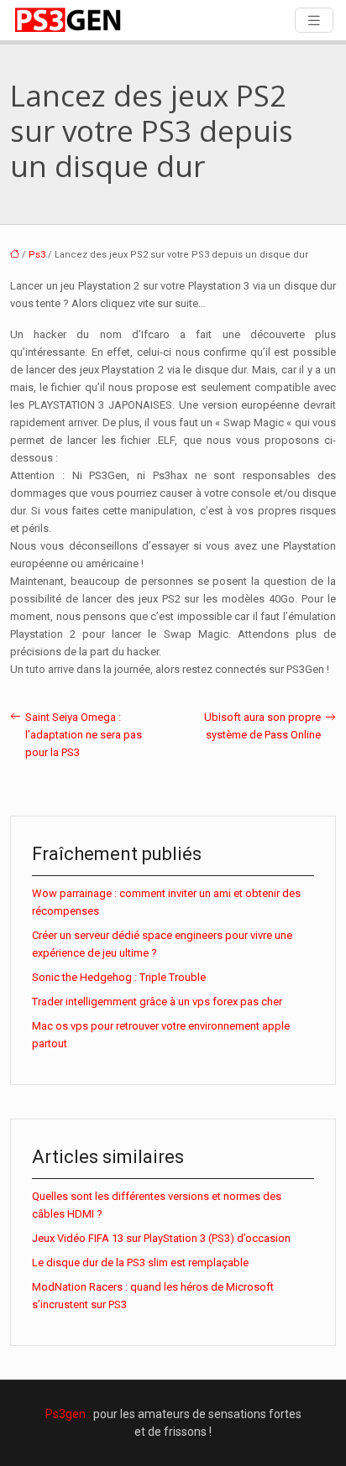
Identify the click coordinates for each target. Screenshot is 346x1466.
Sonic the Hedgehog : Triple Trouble (119, 977)
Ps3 (37, 254)
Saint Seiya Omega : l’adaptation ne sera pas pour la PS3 (83, 735)
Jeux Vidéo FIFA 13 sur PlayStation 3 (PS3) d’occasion (161, 1238)
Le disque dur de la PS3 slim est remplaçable (140, 1262)
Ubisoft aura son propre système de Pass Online (262, 726)
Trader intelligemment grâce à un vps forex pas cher (157, 1001)
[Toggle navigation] (314, 21)
